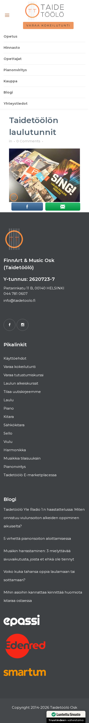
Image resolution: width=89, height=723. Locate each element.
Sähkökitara (14, 425)
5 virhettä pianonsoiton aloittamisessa (37, 538)
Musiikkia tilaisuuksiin (22, 458)
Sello (8, 433)
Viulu (8, 441)
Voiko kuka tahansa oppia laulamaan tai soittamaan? (39, 575)
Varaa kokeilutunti (48, 25)
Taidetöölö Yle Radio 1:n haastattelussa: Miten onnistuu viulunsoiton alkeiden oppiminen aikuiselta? (44, 517)
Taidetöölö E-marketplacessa (30, 475)
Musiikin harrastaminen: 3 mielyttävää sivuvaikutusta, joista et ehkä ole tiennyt (39, 555)
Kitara (9, 416)
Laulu (9, 400)
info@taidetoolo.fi (19, 300)
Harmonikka (15, 450)
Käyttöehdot (15, 358)
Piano (9, 408)
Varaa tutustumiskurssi (23, 375)
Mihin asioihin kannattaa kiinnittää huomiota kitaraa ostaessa (43, 596)
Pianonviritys (15, 466)
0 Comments (28, 141)
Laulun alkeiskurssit (21, 383)
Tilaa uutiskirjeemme (22, 391)
